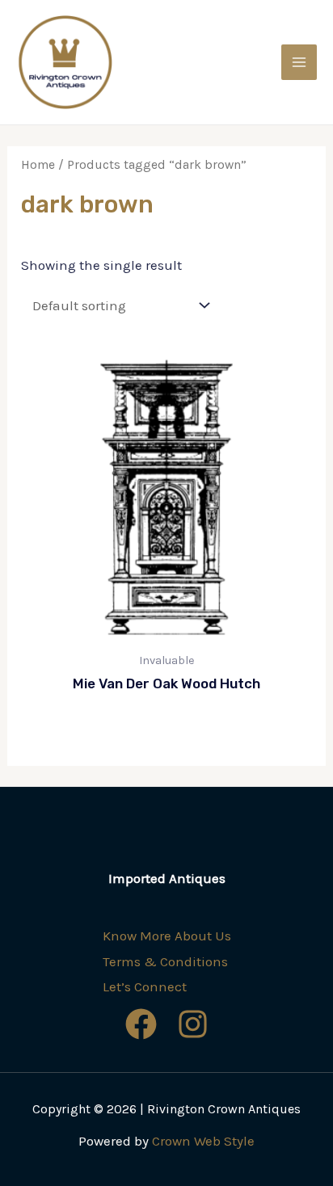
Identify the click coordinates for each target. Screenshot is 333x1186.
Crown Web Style (203, 1141)
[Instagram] (193, 1024)
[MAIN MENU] (299, 62)
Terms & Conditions (165, 961)
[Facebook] (141, 1024)
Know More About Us (167, 935)
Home (38, 165)
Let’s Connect (145, 986)
